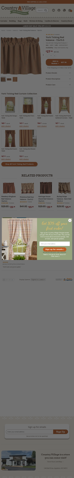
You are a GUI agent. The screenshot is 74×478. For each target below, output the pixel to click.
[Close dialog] (69, 220)
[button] (54, 249)
